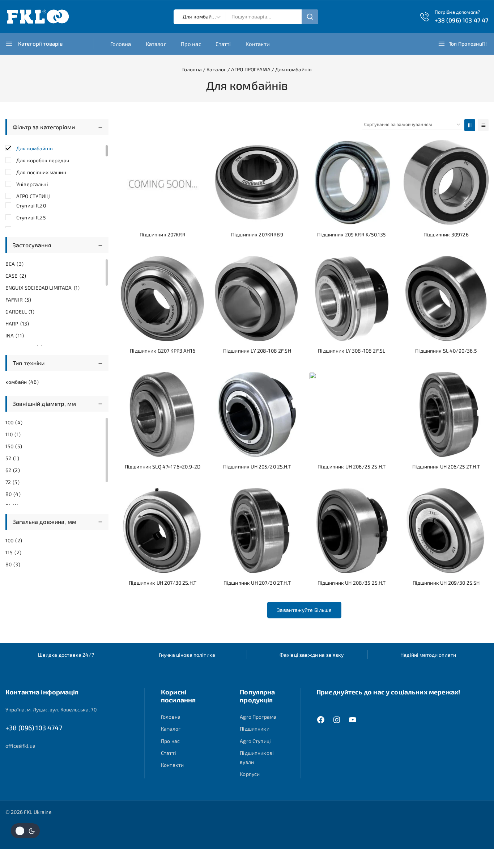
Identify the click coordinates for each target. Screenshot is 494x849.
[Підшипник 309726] (446, 182)
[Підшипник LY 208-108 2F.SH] (256, 298)
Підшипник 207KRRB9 (257, 234)
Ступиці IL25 (31, 217)
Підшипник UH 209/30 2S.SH (446, 583)
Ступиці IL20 (31, 205)
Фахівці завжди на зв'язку (312, 655)
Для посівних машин (41, 172)
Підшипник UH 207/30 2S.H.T (162, 583)
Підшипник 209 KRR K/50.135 (351, 234)
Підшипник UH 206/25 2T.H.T (446, 466)
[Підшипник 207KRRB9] (256, 182)
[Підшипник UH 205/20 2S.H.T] (256, 414)
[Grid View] (469, 125)
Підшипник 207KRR (162, 234)
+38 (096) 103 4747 (33, 728)
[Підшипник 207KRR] (162, 182)
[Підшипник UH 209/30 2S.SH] (446, 530)
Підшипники (254, 729)
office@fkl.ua (20, 746)
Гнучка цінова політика (187, 655)
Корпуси (250, 774)
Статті (223, 44)
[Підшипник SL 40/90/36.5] (446, 298)
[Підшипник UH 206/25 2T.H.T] (446, 414)
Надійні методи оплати (428, 655)
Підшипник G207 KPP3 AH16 (162, 351)
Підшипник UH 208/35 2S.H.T (352, 583)
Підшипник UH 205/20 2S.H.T (257, 466)
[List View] (483, 125)
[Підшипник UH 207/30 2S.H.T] (162, 530)
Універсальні (32, 184)
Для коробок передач (42, 160)
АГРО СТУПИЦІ (33, 196)
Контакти (258, 44)
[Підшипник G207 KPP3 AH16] (162, 298)
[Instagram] (336, 719)
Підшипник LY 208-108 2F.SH (257, 351)
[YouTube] (352, 719)
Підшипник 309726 (445, 234)
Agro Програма (258, 717)
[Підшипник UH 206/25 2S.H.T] (351, 414)
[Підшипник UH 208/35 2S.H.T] (351, 530)
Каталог (156, 44)
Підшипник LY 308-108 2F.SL (351, 351)
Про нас (191, 44)
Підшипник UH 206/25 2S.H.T (352, 466)
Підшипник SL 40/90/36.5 (446, 351)
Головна (120, 44)
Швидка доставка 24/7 (66, 655)
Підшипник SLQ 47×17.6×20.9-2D (162, 466)
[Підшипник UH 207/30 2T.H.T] (256, 530)
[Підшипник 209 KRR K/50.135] (351, 182)
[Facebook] (320, 719)
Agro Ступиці (255, 741)
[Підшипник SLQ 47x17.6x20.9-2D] (162, 414)
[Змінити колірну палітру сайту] (25, 830)
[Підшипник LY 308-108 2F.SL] (351, 298)
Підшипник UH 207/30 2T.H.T (257, 583)
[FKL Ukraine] (38, 16)
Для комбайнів (34, 148)
